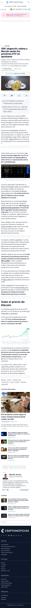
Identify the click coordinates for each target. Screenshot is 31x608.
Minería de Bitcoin (5, 548)
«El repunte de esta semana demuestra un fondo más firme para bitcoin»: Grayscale (19, 442)
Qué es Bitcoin (4, 544)
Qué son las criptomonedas (8, 546)
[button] (15, 95)
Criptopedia (4, 554)
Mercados (7, 46)
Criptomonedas (17, 380)
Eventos (3, 569)
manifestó (18, 240)
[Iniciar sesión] (28, 2)
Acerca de (3, 579)
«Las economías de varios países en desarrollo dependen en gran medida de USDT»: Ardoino (18, 500)
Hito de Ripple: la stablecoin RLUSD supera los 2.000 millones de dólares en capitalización (19, 434)
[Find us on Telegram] (11, 535)
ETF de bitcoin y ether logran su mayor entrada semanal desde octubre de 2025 (13, 417)
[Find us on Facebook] (1, 535)
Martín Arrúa (7, 68)
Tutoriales (3, 565)
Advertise (3, 599)
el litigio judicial (6, 280)
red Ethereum (10, 162)
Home (2, 46)
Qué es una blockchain (7, 552)
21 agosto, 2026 (12, 460)
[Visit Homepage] (14, 2)
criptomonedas (6, 226)
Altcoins (9, 380)
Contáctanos (4, 595)
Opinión (3, 567)
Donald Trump (13, 187)
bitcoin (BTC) (20, 158)
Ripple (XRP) (5, 384)
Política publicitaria (6, 585)
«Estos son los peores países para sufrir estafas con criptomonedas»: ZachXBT (19, 515)
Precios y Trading (14, 382)
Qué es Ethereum (5, 550)
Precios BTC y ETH (5, 570)
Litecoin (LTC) (5, 382)
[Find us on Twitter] (3, 535)
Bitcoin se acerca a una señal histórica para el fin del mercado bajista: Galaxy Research (18, 457)
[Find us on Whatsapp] (21, 535)
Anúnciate (3, 597)
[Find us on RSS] (16, 535)
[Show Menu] (1, 2)
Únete (7, 14)
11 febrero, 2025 (17, 68)
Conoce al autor (24, 489)
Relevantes (23, 382)
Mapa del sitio (4, 587)
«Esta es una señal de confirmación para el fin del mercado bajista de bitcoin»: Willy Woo (17, 449)
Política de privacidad (6, 583)
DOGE (7, 261)
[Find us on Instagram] (6, 535)
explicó (11, 139)
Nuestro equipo (5, 581)
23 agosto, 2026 (14, 421)
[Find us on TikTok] (18, 535)
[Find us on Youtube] (8, 535)
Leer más (5, 428)
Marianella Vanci (5, 421)
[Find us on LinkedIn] (13, 535)
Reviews (3, 563)
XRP (2, 261)
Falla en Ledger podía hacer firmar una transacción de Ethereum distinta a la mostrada (18, 508)
